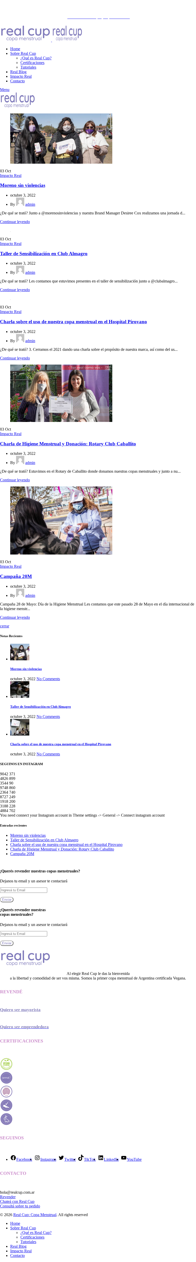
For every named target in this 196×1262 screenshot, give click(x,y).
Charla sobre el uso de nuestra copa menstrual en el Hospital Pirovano (73, 321)
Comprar (71, 7)
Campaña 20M (16, 576)
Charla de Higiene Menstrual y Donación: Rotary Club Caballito (68, 443)
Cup (31, 1201)
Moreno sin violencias (22, 185)
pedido (34, 1206)
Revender (8, 1197)
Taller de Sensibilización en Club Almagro (44, 253)
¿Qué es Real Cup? (36, 58)
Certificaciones (32, 62)
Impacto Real (10, 175)
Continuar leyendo (15, 222)
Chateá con (9, 1201)
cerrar (4, 626)
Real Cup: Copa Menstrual (34, 1215)
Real (23, 1201)
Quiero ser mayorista (20, 1009)
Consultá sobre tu (14, 1206)
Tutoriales (28, 67)
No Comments (48, 679)
